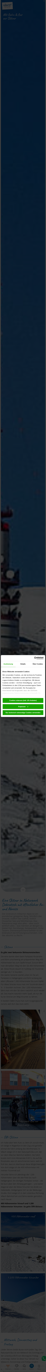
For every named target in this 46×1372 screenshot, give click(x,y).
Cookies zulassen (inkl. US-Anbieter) (23, 700)
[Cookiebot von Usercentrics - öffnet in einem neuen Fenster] (34, 658)
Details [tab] (23, 664)
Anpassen (22, 706)
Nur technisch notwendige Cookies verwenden (23, 712)
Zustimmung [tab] (8, 664)
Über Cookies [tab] (38, 664)
